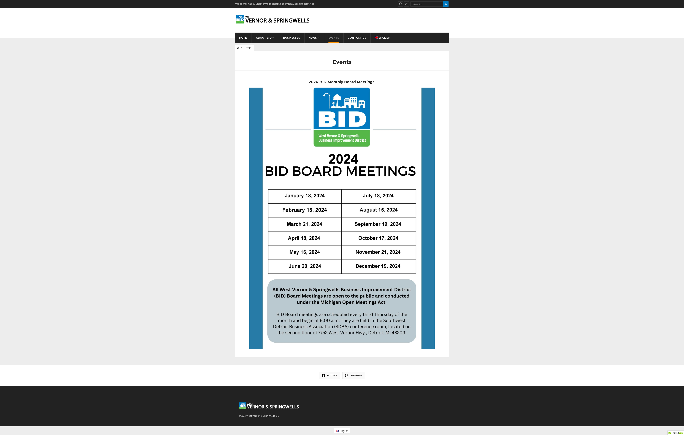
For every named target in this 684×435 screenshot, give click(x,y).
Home (243, 37)
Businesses (291, 37)
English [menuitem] (344, 431)
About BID (264, 37)
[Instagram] (406, 4)
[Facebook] (400, 4)
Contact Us (357, 37)
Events (333, 37)
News (313, 37)
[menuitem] (342, 430)
